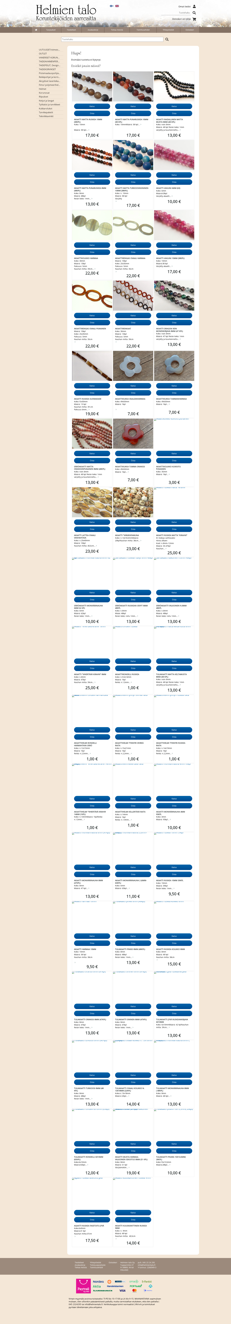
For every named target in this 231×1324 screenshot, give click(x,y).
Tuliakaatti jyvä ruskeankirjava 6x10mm (172, 1020)
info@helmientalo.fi (146, 1265)
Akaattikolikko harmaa (86, 258)
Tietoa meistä (117, 30)
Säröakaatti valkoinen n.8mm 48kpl (171, 606)
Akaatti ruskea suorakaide (87, 399)
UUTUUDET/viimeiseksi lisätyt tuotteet (50, 49)
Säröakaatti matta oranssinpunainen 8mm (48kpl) (89, 467)
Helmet (42, 88)
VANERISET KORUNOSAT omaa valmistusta (50, 57)
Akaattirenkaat (123, 328)
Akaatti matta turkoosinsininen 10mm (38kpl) (131, 189)
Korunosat (44, 92)
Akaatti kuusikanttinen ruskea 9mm (131, 1226)
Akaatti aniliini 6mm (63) (168, 188)
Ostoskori (190, 30)
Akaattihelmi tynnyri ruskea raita (170, 744)
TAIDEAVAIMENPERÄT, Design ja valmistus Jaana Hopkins (50, 61)
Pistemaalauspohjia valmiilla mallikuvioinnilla (50, 73)
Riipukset (43, 96)
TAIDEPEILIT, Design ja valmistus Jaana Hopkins (50, 65)
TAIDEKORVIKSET (47, 69)
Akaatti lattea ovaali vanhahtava (85, 536)
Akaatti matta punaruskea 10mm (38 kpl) (131, 120)
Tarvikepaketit (46, 112)
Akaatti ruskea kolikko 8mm (170, 949)
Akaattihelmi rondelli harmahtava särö (85, 744)
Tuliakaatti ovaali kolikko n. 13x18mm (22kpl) (130, 1089)
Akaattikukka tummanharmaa (171, 399)
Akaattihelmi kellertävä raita (130, 811)
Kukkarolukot (45, 108)
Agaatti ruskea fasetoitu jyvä (89, 1225)
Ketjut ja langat (46, 100)
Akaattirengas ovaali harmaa (130, 258)
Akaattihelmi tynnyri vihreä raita (129, 744)
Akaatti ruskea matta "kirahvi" (171, 535)
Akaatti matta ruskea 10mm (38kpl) (88, 120)
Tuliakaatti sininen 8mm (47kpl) (131, 1019)
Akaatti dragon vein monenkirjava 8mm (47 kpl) (169, 329)
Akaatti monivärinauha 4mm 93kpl (170, 813)
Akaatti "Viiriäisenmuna (127, 535)
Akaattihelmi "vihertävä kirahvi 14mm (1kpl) (90, 813)
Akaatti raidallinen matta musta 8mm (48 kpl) (169, 120)
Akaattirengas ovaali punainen (90, 328)
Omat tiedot (184, 6)
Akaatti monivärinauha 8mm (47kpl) (88, 881)
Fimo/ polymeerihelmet (50, 84)
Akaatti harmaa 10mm (85, 949)
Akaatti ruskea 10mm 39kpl (169, 880)
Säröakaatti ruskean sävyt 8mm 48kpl (131, 606)
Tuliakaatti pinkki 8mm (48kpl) (130, 949)
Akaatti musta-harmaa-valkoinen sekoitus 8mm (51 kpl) (131, 1158)
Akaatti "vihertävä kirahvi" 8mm (90, 674)
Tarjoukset (51, 30)
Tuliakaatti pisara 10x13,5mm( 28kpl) (171, 1158)
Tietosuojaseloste (97, 1265)
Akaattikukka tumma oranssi (130, 466)
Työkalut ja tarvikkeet (49, 104)
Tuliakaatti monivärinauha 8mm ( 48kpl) (172, 1089)
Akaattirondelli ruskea (127, 674)
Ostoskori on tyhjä (181, 18)
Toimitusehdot (143, 30)
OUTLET (43, 53)
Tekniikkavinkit (46, 116)
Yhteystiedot (168, 30)
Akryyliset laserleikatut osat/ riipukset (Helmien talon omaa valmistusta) (50, 81)
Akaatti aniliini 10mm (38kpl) (170, 258)
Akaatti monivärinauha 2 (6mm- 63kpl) (131, 881)
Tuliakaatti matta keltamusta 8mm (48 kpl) (171, 675)
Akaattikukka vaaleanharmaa (130, 399)
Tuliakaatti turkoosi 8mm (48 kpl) (89, 1089)
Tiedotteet (71, 30)
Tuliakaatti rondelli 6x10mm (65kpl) (88, 1158)
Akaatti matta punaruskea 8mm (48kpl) (90, 189)
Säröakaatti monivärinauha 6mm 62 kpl (88, 606)
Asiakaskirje (93, 30)
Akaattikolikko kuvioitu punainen (168, 467)
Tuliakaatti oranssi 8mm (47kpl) (90, 1019)
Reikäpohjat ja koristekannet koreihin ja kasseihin (50, 77)
